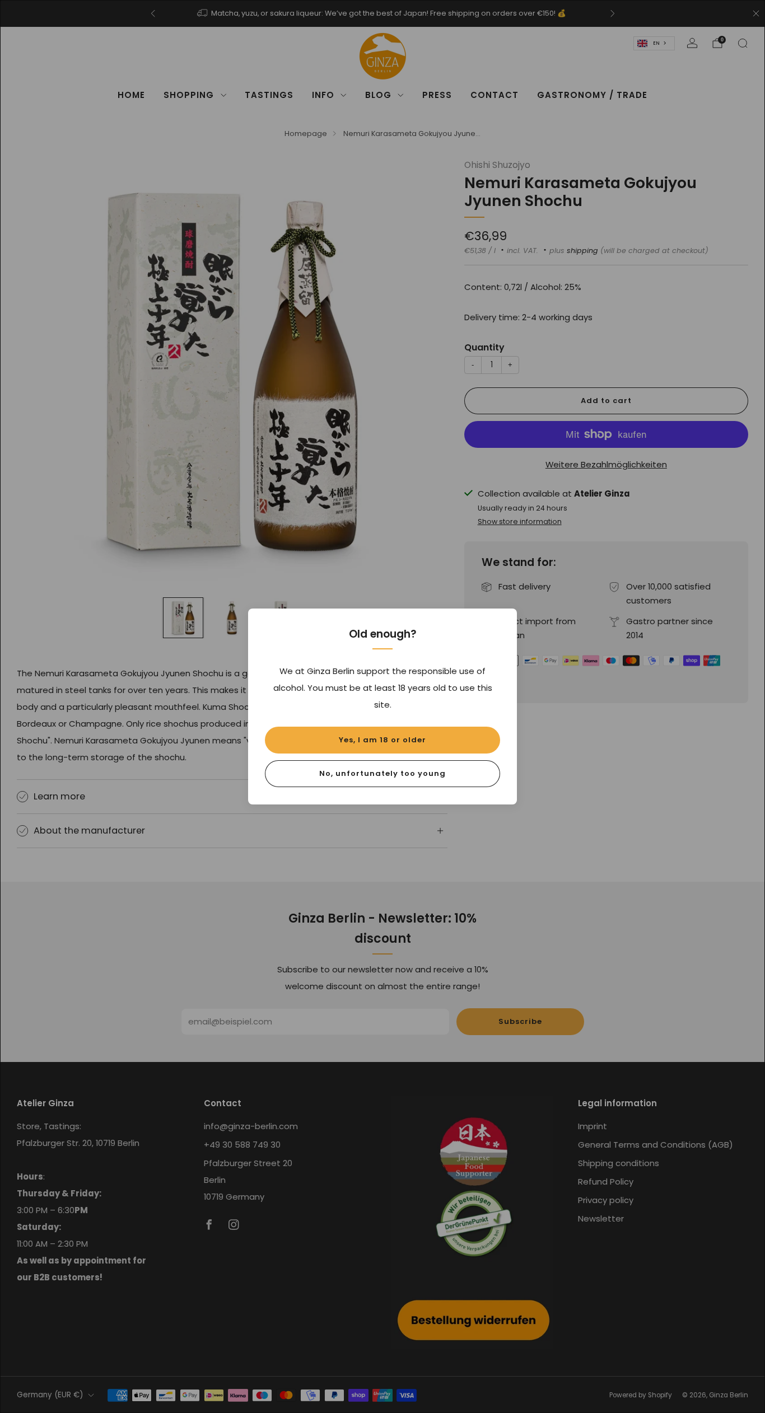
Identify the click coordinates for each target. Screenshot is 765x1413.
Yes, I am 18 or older (382, 739)
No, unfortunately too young (382, 773)
